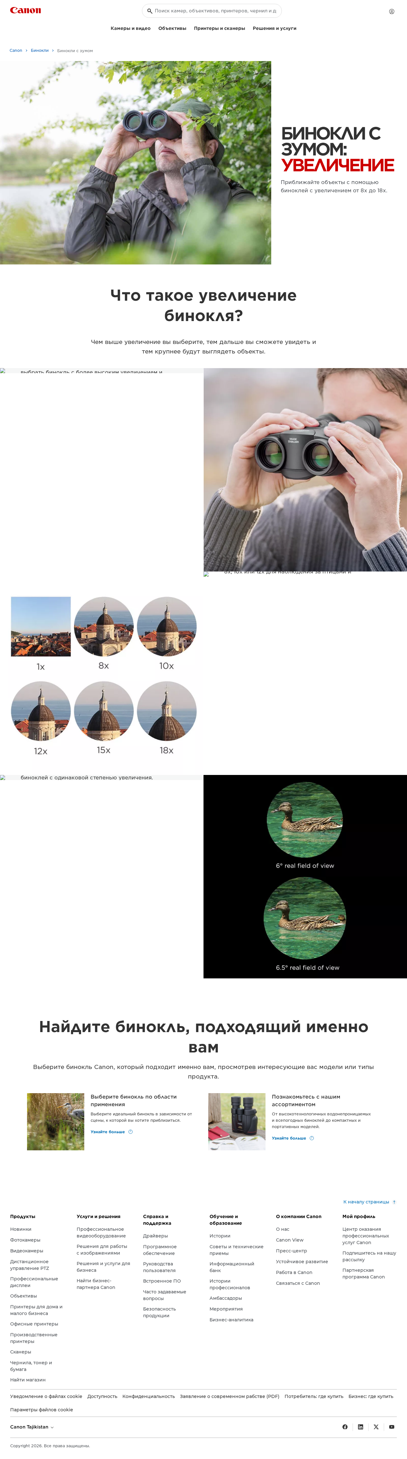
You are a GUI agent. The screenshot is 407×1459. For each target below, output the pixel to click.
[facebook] (345, 1427)
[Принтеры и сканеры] (247, 27)
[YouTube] (392, 1427)
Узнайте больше (108, 1131)
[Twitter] (376, 1427)
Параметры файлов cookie (41, 1410)
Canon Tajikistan (30, 1426)
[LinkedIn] (360, 1427)
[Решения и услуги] (298, 27)
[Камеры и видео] (153, 27)
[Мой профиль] (392, 11)
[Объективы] (188, 27)
